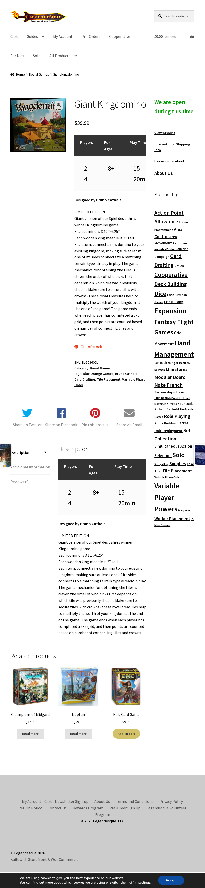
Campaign (162, 257)
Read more (30, 733)
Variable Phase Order (167, 477)
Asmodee (180, 243)
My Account (63, 36)
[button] (59, 105)
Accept (171, 880)
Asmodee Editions (165, 249)
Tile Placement (108, 379)
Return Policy (30, 807)
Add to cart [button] (126, 733)
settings (144, 882)
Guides (32, 36)
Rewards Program (88, 807)
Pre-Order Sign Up (125, 807)
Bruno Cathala (126, 373)
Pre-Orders (91, 36)
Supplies (178, 463)
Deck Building (170, 284)
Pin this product (95, 424)
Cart (14, 36)
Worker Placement (172, 518)
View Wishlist (164, 133)
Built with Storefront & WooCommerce (44, 859)
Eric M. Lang (174, 301)
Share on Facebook (61, 424)
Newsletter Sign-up (71, 801)
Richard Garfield (166, 409)
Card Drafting (84, 379)
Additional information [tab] (30, 466)
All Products (60, 55)
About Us (102, 801)
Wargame (184, 510)
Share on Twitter (27, 424)
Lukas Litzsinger (166, 363)
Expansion (170, 310)
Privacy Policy (171, 801)
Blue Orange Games (98, 373)
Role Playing (177, 416)
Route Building (165, 423)
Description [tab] (20, 452)
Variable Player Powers (166, 497)
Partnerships (164, 392)
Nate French (168, 385)
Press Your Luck (181, 403)
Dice (160, 293)
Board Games (39, 74)
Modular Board (170, 377)
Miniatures (177, 369)
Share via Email (129, 424)
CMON (179, 265)
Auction (183, 249)
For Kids (17, 55)
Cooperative (119, 36)
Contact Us (57, 807)
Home (20, 74)
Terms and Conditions (135, 801)
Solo (37, 55)
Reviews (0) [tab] (20, 481)
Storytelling (161, 464)
